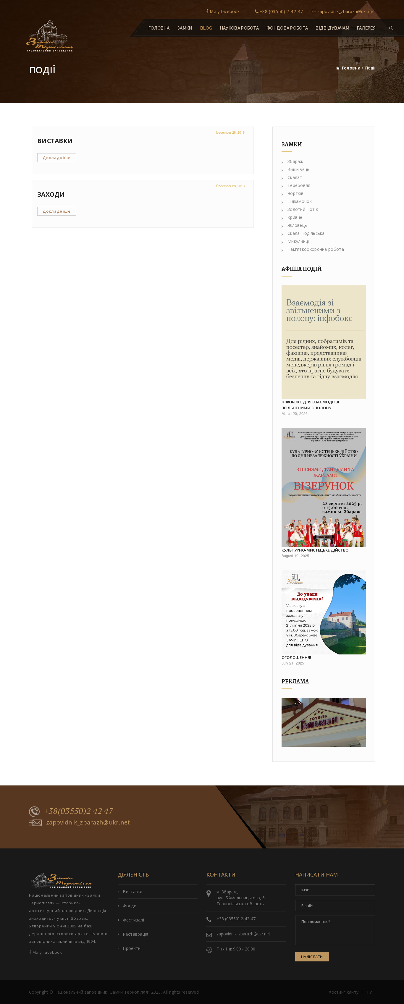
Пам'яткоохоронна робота (315, 249)
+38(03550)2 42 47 (78, 811)
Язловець (297, 225)
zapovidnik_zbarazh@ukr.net (345, 11)
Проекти (131, 948)
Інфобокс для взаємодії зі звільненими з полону (310, 404)
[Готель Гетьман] (324, 722)
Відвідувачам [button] (332, 28)
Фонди (129, 905)
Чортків (295, 193)
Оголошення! (296, 657)
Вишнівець (298, 169)
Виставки (132, 891)
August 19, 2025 (295, 555)
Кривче (295, 217)
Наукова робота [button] (239, 28)
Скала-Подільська (306, 233)
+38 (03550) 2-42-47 (280, 11)
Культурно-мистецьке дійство (315, 550)
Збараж (295, 161)
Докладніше (57, 157)
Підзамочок (299, 201)
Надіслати (312, 956)
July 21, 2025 (293, 663)
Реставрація (135, 934)
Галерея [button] (366, 28)
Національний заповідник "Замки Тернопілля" (102, 992)
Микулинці (298, 241)
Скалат (294, 177)
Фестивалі (133, 920)
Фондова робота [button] (287, 28)
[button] (391, 28)
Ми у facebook (224, 11)
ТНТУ (366, 992)
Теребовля (299, 185)
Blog (206, 28)
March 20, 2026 (295, 413)
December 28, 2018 (230, 132)
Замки (185, 28)
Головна (158, 28)
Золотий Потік (302, 209)
